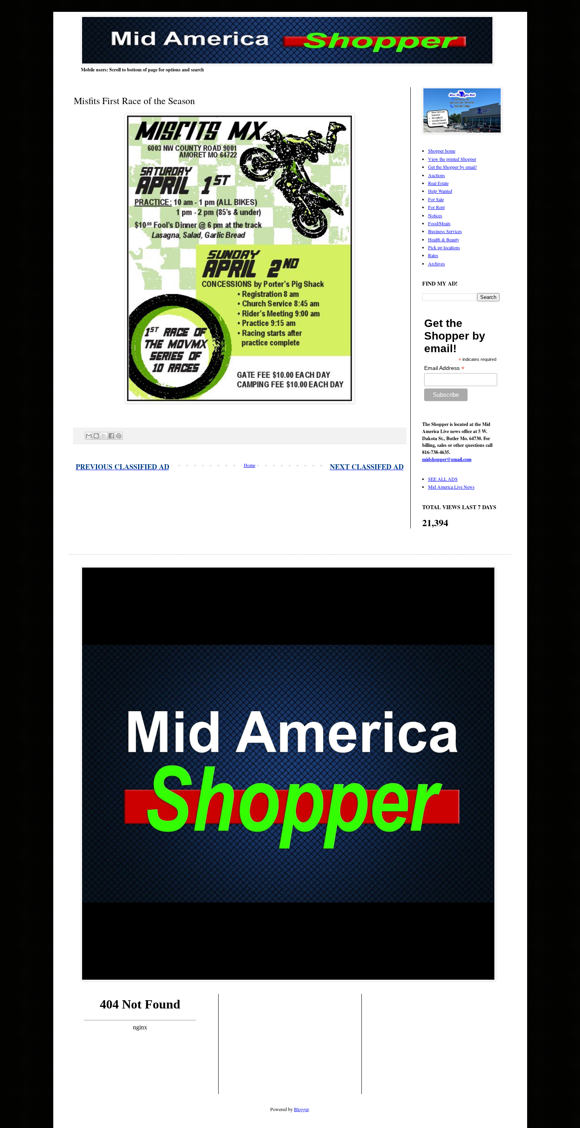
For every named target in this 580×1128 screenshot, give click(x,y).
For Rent (436, 207)
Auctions (436, 175)
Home (249, 465)
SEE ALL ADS (443, 479)
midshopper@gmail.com (446, 459)
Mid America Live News (451, 487)
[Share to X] (104, 436)
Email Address (444, 368)
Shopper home (441, 151)
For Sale (436, 199)
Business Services (445, 231)
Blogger (301, 1109)
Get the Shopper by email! (452, 167)
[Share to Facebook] (111, 436)
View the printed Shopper (452, 159)
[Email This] (89, 436)
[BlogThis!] (96, 436)
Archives (436, 263)
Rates (433, 255)
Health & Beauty (443, 239)
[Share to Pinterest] (119, 436)
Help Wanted (440, 191)
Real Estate (438, 183)
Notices (435, 215)
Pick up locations (444, 247)
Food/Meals (439, 223)
